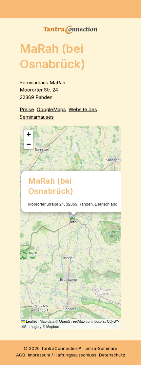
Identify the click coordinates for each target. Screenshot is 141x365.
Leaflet (31, 321)
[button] (74, 220)
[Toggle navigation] (133, 9)
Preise (27, 109)
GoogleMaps (51, 109)
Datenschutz (112, 354)
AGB (20, 354)
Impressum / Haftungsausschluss (62, 354)
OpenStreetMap (72, 321)
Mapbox (52, 326)
